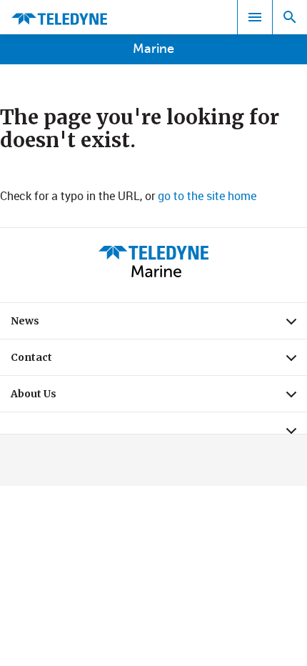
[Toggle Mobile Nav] (255, 17)
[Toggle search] (290, 17)
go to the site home (207, 196)
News (159, 324)
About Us (159, 397)
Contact (159, 361)
